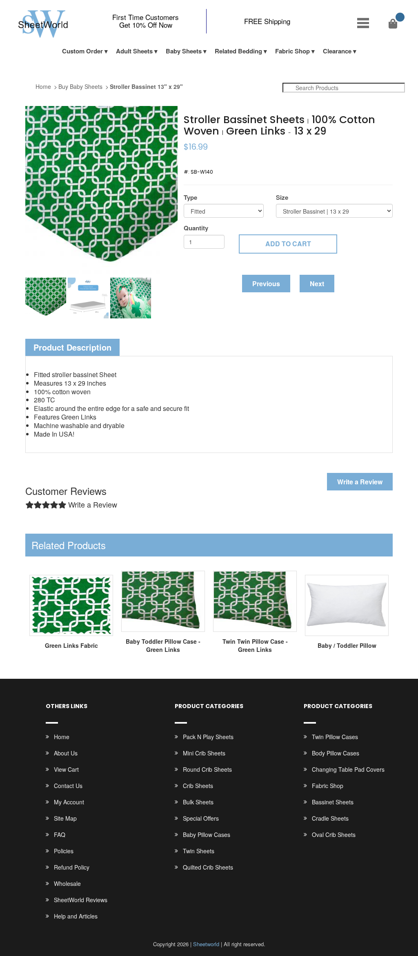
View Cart (66, 769)
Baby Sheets (184, 50)
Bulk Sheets (198, 802)
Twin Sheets (198, 851)
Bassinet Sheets (333, 802)
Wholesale (67, 883)
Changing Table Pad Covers (348, 769)
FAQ (59, 834)
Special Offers (201, 818)
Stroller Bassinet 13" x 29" (146, 86)
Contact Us (68, 786)
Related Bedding (238, 50)
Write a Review (359, 481)
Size (282, 197)
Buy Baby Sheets (80, 86)
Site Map (65, 818)
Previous (266, 283)
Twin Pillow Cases (335, 737)
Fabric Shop (292, 50)
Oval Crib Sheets (334, 834)
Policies (63, 851)
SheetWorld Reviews (80, 900)
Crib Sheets (198, 786)
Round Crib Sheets (207, 769)
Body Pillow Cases (335, 753)
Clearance (337, 50)
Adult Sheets (134, 50)
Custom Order (82, 50)
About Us (66, 753)
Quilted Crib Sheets (208, 867)
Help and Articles (76, 916)
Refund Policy (71, 867)
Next (317, 283)
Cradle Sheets (330, 818)
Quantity (196, 228)
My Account (69, 802)
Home (43, 86)
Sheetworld (206, 944)
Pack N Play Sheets (208, 737)
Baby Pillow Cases (206, 834)
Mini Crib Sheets (204, 753)
